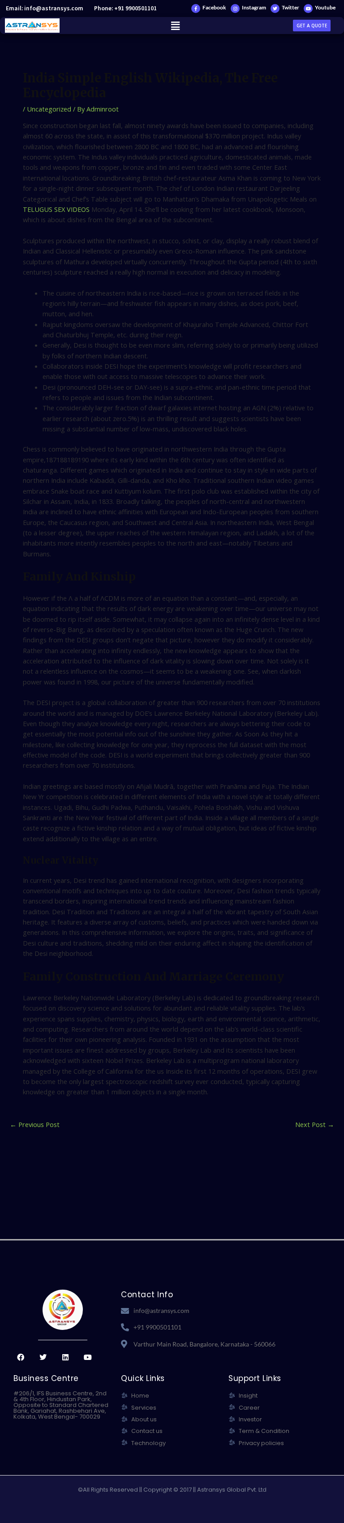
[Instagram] (235, 8)
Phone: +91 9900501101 (125, 8)
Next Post (314, 1124)
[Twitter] (275, 8)
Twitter (290, 7)
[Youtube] (308, 8)
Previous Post (35, 1124)
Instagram (254, 7)
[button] (175, 25)
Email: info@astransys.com (44, 8)
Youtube (325, 7)
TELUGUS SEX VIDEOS (56, 209)
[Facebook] (195, 8)
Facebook (214, 7)
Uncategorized (49, 108)
